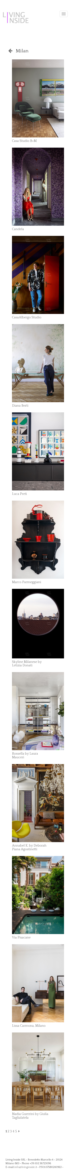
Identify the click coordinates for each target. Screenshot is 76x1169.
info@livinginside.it (25, 1167)
